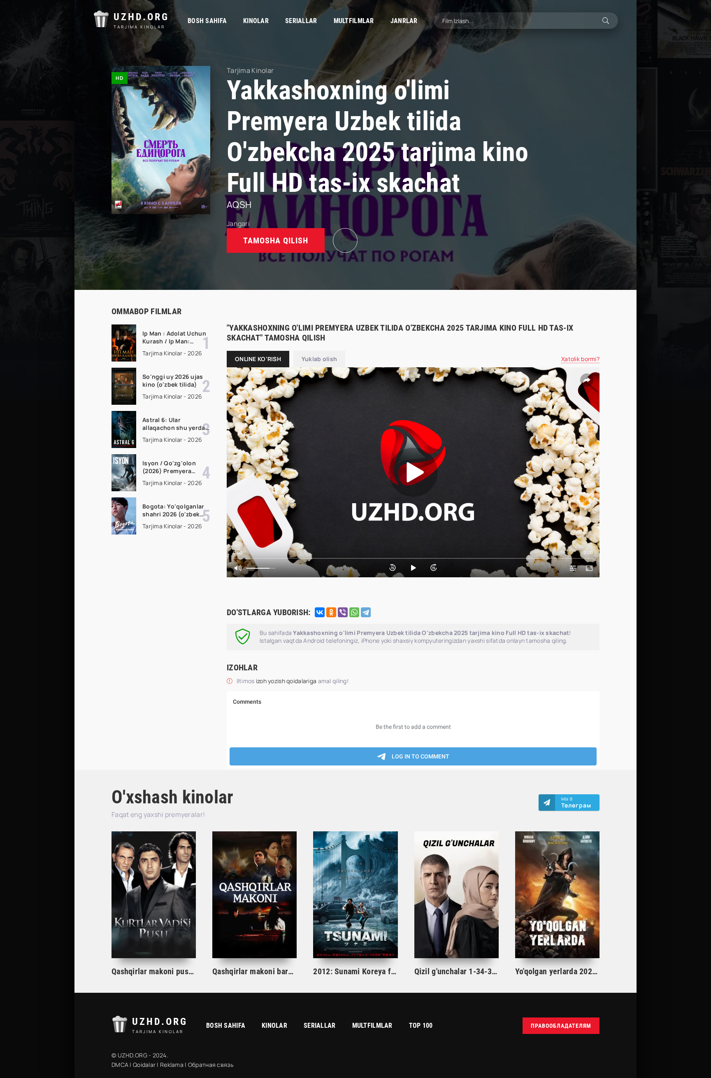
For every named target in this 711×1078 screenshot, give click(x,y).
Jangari (238, 223)
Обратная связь (210, 1065)
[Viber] (343, 612)
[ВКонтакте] (320, 612)
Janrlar (404, 21)
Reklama (172, 1065)
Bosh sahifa (207, 21)
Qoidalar (144, 1065)
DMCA (120, 1065)
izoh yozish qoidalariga (287, 681)
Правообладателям (561, 1025)
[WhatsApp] (354, 612)
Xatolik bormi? (580, 359)
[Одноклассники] (331, 612)
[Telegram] (366, 612)
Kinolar (256, 21)
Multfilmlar (354, 21)
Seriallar (301, 21)
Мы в (576, 802)
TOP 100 (421, 1025)
